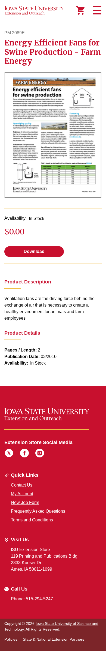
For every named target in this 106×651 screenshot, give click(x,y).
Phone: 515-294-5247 (32, 599)
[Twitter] (9, 454)
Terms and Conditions (32, 520)
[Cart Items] (80, 10)
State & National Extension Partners (53, 639)
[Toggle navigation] (96, 10)
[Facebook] (24, 454)
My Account (22, 493)
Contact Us (21, 485)
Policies (10, 639)
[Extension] (34, 10)
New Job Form (25, 502)
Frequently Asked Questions (38, 511)
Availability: (15, 218)
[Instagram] (39, 454)
